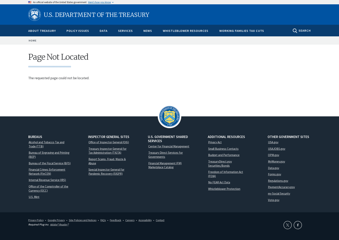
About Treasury (42, 31)
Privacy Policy (36, 220)
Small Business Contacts (223, 149)
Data (104, 31)
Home (32, 40)
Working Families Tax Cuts (241, 31)
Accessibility (145, 220)
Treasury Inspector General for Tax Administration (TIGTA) (107, 151)
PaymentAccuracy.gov (281, 187)
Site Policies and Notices (82, 220)
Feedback (115, 220)
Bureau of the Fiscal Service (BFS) (50, 163)
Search (305, 30)
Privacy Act (215, 142)
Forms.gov (274, 174)
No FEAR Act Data (219, 182)
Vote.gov (273, 200)
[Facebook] (298, 225)
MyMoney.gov (276, 161)
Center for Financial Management (168, 146)
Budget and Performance (224, 155)
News (147, 31)
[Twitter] (287, 225)
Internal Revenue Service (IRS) (47, 180)
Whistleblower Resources (185, 31)
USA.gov (273, 142)
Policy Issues (78, 31)
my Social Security (279, 193)
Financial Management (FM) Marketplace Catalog (165, 165)
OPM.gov (273, 155)
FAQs (103, 220)
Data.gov (273, 168)
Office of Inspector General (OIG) (108, 142)
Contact (160, 220)
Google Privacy (56, 220)
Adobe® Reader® (59, 224)
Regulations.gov (278, 181)
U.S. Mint (34, 197)
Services (125, 31)
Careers (129, 220)
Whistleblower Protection (224, 189)
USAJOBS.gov (276, 149)
